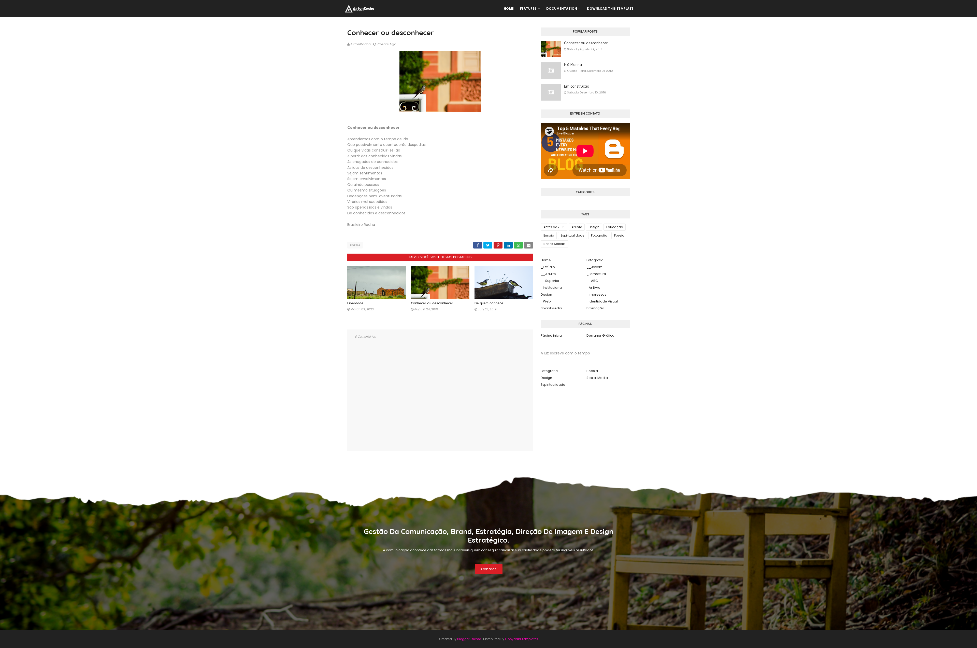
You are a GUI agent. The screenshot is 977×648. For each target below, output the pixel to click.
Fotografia (599, 235)
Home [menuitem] (509, 8)
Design (594, 227)
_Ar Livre (593, 287)
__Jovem (594, 267)
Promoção (595, 308)
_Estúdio (548, 267)
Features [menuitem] (528, 8)
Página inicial (552, 335)
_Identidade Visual (602, 301)
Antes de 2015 (554, 227)
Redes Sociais (554, 244)
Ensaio (548, 235)
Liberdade (355, 303)
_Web (546, 301)
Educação (614, 227)
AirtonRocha (360, 44)
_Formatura (596, 273)
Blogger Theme (469, 639)
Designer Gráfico (600, 335)
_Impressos (596, 294)
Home (546, 260)
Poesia (355, 245)
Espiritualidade (572, 235)
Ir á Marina (573, 64)
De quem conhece (489, 303)
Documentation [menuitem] (561, 8)
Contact (488, 569)
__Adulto (548, 273)
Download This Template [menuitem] (610, 8)
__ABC (592, 280)
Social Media (551, 308)
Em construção (576, 86)
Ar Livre (576, 227)
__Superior (550, 280)
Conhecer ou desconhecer (432, 303)
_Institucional (552, 287)
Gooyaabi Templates (521, 639)
